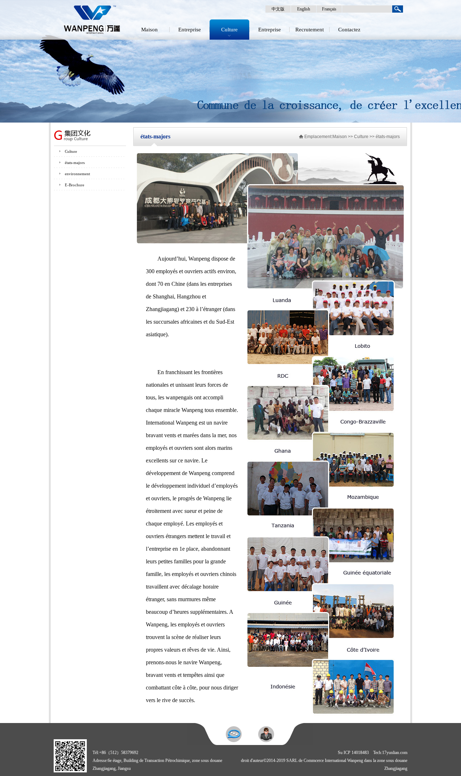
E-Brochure (74, 185)
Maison (149, 29)
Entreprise (189, 29)
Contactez (349, 29)
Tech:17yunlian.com (390, 752)
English (303, 9)
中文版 (278, 9)
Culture (229, 29)
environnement (77, 174)
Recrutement (309, 29)
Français (329, 9)
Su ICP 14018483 (353, 752)
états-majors (75, 162)
